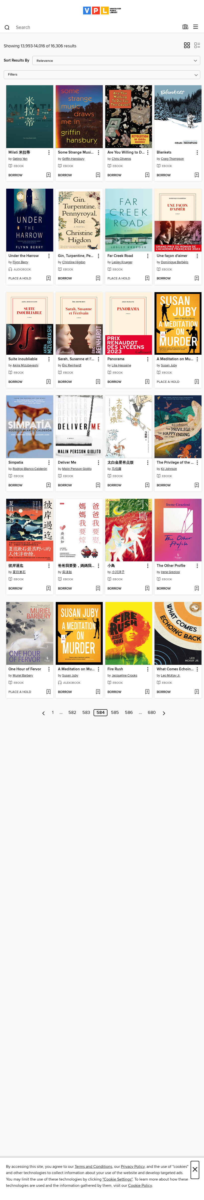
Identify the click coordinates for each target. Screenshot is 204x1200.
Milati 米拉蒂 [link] (19, 152)
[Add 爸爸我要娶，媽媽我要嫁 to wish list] (98, 589)
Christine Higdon (73, 262)
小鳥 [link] (111, 566)
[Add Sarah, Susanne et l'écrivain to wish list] (98, 382)
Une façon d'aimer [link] (172, 256)
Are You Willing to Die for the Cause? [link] (126, 152)
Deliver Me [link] (67, 462)
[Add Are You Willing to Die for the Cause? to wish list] (147, 175)
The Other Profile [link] (171, 566)
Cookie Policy (140, 1185)
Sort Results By (16, 60)
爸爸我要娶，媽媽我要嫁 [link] (77, 566)
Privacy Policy (133, 1166)
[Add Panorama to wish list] (147, 382)
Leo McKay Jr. (170, 676)
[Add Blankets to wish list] (197, 175)
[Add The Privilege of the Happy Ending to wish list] (197, 485)
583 (86, 712)
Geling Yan (20, 159)
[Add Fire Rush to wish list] (147, 692)
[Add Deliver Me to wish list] (98, 485)
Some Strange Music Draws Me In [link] (77, 152)
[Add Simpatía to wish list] (48, 485)
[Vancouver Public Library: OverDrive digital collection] (102, 10)
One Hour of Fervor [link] (24, 669)
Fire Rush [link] (115, 669)
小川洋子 (118, 572)
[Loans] (185, 28)
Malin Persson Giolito (77, 469)
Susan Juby (169, 365)
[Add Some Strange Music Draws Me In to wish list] (98, 175)
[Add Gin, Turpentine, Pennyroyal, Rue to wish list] (98, 278)
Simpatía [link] (15, 462)
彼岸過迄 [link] (15, 566)
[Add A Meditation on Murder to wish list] (197, 382)
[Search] (7, 27)
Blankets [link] (164, 152)
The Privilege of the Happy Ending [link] (176, 462)
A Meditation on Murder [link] (176, 359)
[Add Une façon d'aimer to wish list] (197, 278)
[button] (187, 46)
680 (152, 712)
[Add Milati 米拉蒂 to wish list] (48, 175)
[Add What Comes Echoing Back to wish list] (197, 692)
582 (72, 712)
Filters (12, 75)
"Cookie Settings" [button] (117, 1179)
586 (129, 712)
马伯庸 (116, 469)
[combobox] (91, 27)
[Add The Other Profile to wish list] (197, 589)
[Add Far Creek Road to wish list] (147, 278)
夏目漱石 (19, 572)
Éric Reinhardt (71, 365)
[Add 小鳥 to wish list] (147, 589)
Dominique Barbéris (174, 262)
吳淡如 (67, 572)
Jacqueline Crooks (124, 676)
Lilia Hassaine (121, 365)
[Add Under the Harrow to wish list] (48, 278)
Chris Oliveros (121, 159)
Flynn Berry (20, 262)
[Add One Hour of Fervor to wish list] (48, 692)
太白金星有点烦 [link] (120, 462)
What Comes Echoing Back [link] (176, 669)
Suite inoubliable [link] (22, 359)
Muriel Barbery (23, 676)
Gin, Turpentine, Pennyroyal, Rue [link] (77, 256)
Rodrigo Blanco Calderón (30, 469)
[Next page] (164, 713)
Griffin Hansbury (73, 159)
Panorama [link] (115, 359)
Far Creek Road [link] (120, 256)
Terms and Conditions (93, 1166)
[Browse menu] (195, 27)
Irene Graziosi (170, 572)
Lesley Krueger (122, 262)
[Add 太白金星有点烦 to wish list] (147, 485)
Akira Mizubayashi (25, 365)
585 (115, 712)
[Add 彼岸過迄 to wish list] (48, 589)
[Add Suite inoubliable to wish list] (48, 382)
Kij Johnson (169, 469)
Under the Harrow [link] (23, 256)
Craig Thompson (172, 159)
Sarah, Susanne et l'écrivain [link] (77, 359)
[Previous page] (44, 713)
